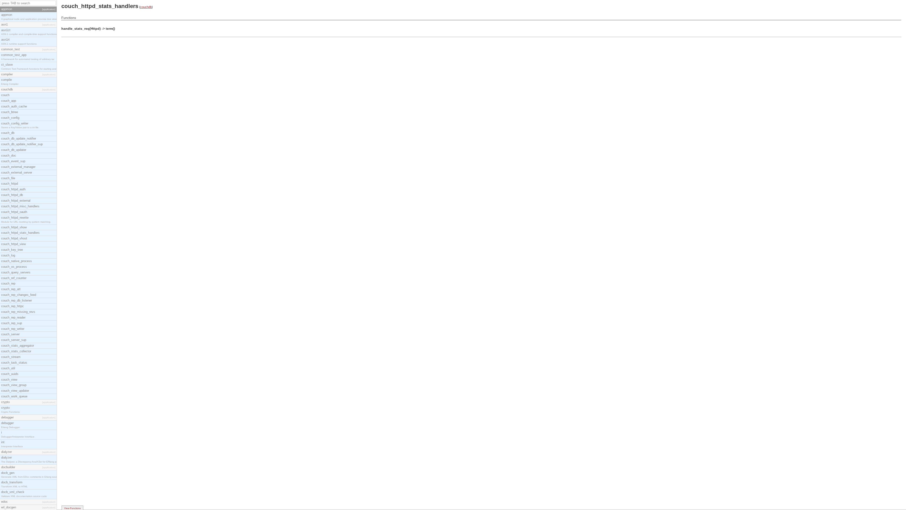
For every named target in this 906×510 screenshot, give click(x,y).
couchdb (146, 7)
